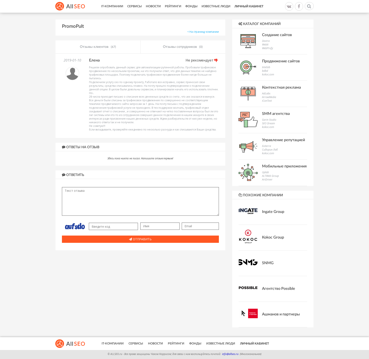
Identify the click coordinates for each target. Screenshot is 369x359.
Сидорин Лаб (270, 149)
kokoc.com (268, 74)
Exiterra (266, 146)
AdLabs (266, 93)
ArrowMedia (269, 97)
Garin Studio (269, 120)
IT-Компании (112, 6)
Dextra (266, 41)
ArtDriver (267, 179)
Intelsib (266, 67)
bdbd (265, 71)
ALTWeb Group (270, 176)
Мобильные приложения (284, 166)
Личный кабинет (248, 6)
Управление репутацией (283, 140)
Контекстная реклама (281, 87)
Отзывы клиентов (98, 46)
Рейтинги (173, 6)
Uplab (265, 172)
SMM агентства (276, 114)
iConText (267, 101)
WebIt (265, 44)
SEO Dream (268, 123)
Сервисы (134, 6)
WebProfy (267, 48)
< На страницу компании (203, 32)
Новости (153, 6)
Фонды (191, 6)
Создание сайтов (277, 35)
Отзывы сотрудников (183, 46)
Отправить (142, 239)
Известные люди (216, 6)
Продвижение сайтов (281, 61)
